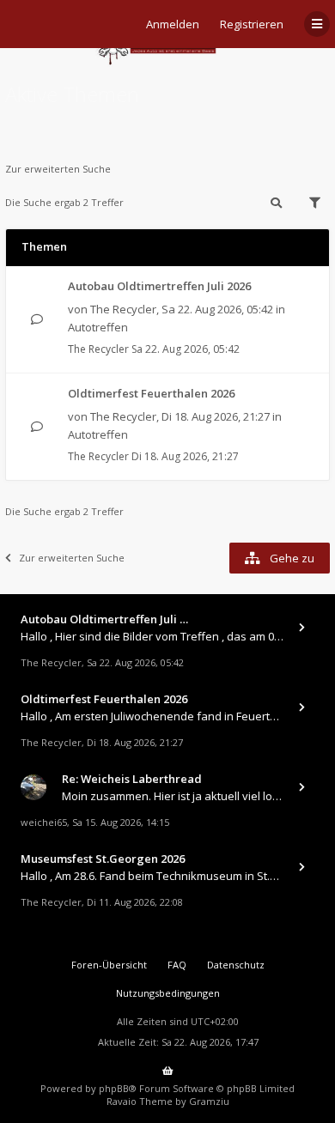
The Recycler (123, 309)
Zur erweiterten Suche (58, 168)
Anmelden (172, 24)
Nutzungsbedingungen (168, 992)
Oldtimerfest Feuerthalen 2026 (151, 393)
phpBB (114, 1088)
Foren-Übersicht (109, 964)
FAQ (177, 964)
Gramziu (209, 1101)
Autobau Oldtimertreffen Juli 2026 (159, 286)
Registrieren (251, 24)
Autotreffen (98, 327)
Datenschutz (236, 964)
